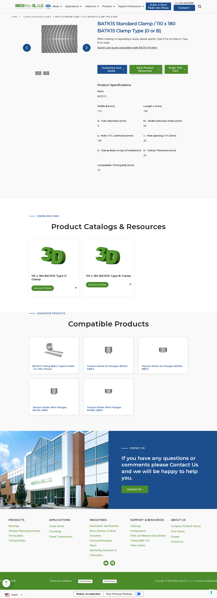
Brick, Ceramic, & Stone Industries (103, 533)
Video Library (138, 545)
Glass (93, 545)
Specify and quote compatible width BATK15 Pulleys (127, 47)
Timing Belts (16, 535)
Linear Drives (56, 526)
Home (14, 17)
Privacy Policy (85, 581)
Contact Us (177, 541)
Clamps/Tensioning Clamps (37, 17)
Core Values (177, 531)
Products (107, 6)
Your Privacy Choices (119, 593)
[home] (29, 6)
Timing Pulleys (17, 540)
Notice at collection (88, 593)
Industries (90, 6)
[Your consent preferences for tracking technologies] (211, 592)
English (14, 595)
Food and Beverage (101, 540)
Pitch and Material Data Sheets (148, 535)
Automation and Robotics (104, 526)
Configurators (138, 530)
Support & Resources (129, 6)
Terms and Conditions (61, 581)
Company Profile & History (186, 526)
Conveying (55, 531)
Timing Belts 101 (140, 540)
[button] (57, 6)
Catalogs (135, 526)
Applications (72, 6)
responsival (211, 581)
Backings (14, 526)
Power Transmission (60, 536)
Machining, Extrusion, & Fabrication (103, 553)
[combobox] (13, 595)
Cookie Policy (109, 581)
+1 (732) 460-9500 (184, 3)
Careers (175, 536)
